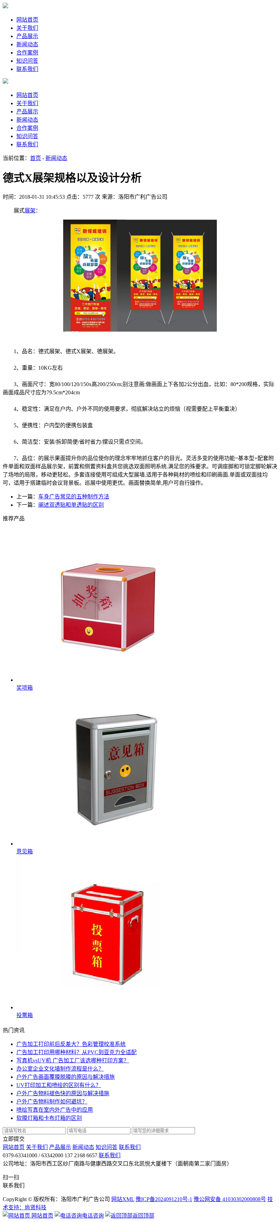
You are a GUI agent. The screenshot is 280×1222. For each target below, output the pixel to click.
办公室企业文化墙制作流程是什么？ (60, 1069)
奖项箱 (24, 688)
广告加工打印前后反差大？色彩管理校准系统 (71, 1044)
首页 (35, 158)
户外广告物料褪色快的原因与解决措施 (62, 1093)
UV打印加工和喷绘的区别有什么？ (58, 1085)
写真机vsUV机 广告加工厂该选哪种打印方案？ (72, 1060)
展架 (30, 210)
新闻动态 (27, 44)
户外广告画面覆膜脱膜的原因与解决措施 (65, 1077)
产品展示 (27, 36)
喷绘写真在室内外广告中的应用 (54, 1110)
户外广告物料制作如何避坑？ (51, 1101)
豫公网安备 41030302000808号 (230, 1199)
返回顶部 (143, 1216)
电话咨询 (93, 1216)
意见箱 (24, 851)
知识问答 (27, 61)
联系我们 (27, 69)
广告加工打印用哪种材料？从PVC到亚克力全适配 (76, 1052)
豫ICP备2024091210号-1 (164, 1199)
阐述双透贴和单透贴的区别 (71, 505)
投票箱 (24, 1015)
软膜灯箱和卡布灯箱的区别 (49, 1118)
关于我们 (27, 28)
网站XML (122, 1199)
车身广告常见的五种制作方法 (73, 496)
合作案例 (27, 52)
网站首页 (27, 20)
